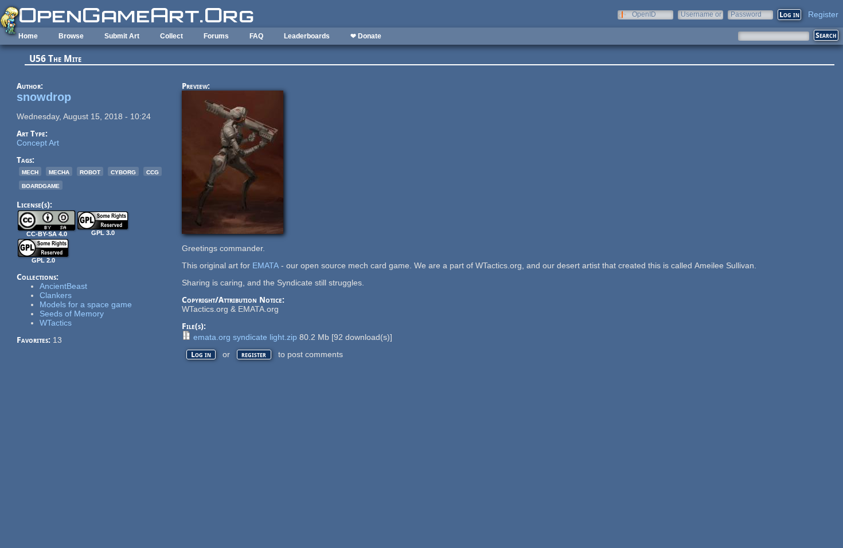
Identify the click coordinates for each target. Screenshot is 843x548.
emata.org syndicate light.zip (245, 337)
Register (823, 14)
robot (90, 171)
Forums (216, 36)
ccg (152, 171)
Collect (171, 36)
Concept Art (38, 142)
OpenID (644, 14)
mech (30, 171)
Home (28, 36)
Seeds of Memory (72, 313)
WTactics (56, 322)
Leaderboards (307, 36)
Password (746, 14)
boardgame (41, 185)
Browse (71, 36)
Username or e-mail (701, 14)
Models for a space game (86, 304)
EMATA (265, 265)
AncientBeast (63, 286)
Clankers (56, 295)
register (253, 354)
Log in (201, 354)
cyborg (123, 171)
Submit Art (121, 36)
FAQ (256, 36)
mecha (59, 171)
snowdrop (44, 97)
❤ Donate (365, 36)
